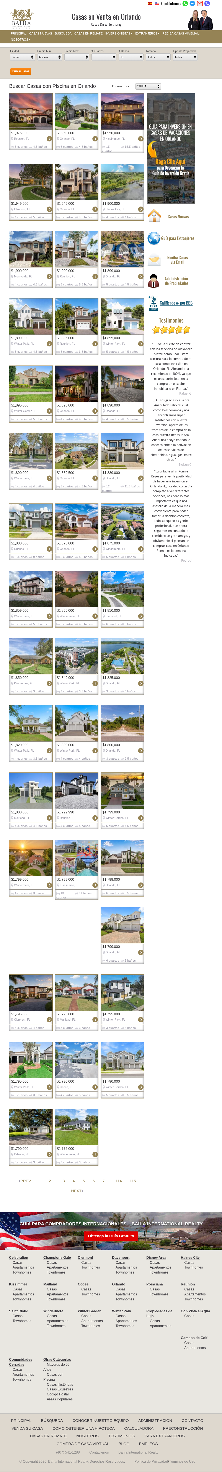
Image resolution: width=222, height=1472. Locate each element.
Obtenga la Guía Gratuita (111, 1236)
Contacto (192, 1420)
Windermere (53, 1311)
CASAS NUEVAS (40, 33)
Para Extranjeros (165, 1436)
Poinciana (154, 1284)
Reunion (188, 1284)
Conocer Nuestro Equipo (100, 1420)
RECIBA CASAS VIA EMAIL (180, 33)
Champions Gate (57, 1257)
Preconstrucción (183, 1428)
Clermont (85, 1257)
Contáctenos (99, 1452)
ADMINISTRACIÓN (155, 1420)
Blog (124, 1444)
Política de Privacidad (151, 1461)
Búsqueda (52, 1420)
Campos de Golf (194, 1338)
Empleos (148, 1444)
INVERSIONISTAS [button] (117, 33)
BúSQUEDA (63, 33)
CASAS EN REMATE (88, 33)
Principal (21, 1420)
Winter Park (121, 1311)
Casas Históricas (60, 1384)
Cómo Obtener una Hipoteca (83, 1428)
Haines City (190, 1257)
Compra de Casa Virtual (83, 1444)
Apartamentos (23, 1267)
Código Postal (58, 1394)
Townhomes (22, 1272)
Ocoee (83, 1284)
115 (133, 1181)
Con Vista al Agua (195, 1311)
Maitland (50, 1284)
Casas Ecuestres (60, 1389)
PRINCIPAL (18, 33)
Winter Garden (89, 1311)
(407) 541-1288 (68, 1452)
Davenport (120, 1257)
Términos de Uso (182, 1461)
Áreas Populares (60, 1399)
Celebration (18, 1257)
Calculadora (138, 1428)
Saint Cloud (18, 1311)
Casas (18, 1262)
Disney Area (156, 1257)
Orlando (118, 1284)
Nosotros (87, 1436)
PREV (25, 1181)
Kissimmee (18, 1284)
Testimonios (121, 1436)
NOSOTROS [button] (19, 39)
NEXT (76, 1191)
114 (119, 1181)
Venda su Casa (27, 1428)
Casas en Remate (48, 1436)
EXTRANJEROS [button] (146, 33)
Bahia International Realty (138, 1452)
